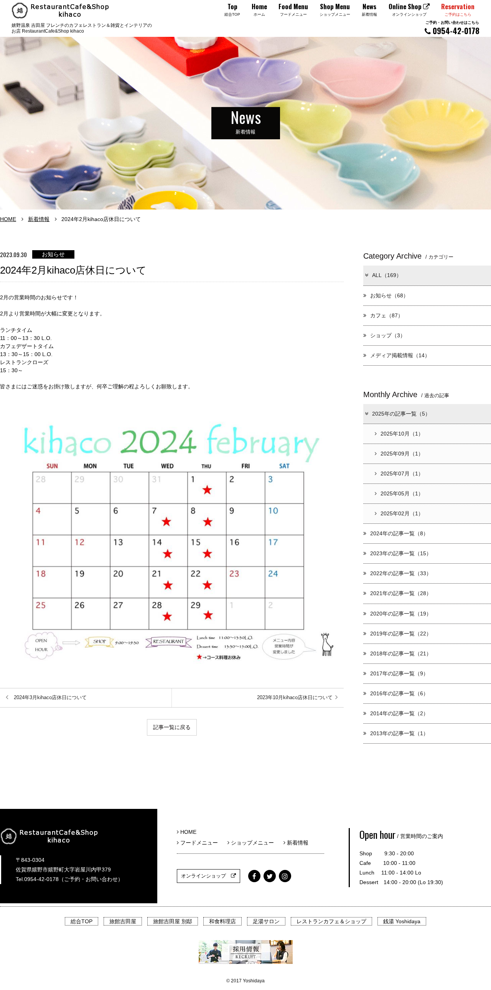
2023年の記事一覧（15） (401, 553)
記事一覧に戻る (172, 727)
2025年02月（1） (402, 513)
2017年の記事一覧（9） (399, 673)
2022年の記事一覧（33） (401, 573)
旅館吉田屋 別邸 (172, 921)
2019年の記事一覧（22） (401, 633)
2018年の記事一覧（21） (401, 653)
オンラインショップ (206, 876)
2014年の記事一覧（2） (399, 713)
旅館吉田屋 (122, 921)
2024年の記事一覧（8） (399, 533)
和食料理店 (222, 921)
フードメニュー (201, 843)
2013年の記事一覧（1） (399, 733)
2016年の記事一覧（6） (399, 693)
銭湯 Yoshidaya (401, 921)
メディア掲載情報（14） (400, 355)
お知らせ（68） (389, 295)
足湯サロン (266, 921)
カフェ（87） (386, 315)
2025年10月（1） (402, 434)
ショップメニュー (254, 843)
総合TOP (81, 921)
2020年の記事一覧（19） (401, 613)
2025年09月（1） (402, 453)
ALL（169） (387, 275)
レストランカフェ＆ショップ (331, 921)
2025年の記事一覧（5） (401, 414)
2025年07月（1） (402, 473)
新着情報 (38, 219)
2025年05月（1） (402, 493)
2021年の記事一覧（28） (401, 593)
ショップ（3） (387, 335)
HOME (8, 219)
